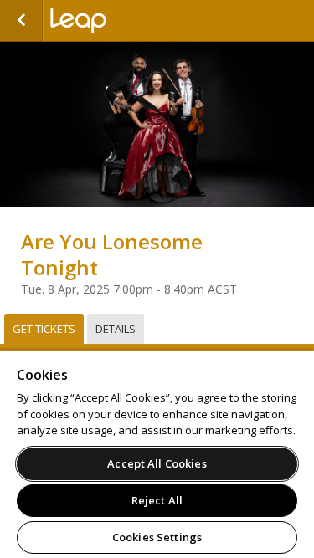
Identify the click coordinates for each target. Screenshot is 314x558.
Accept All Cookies (156, 463)
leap (134, 20)
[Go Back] (21, 21)
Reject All (157, 500)
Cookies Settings (157, 537)
